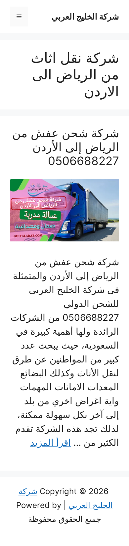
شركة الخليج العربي (85, 16)
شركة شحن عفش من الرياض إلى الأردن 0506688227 (65, 147)
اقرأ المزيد (50, 442)
